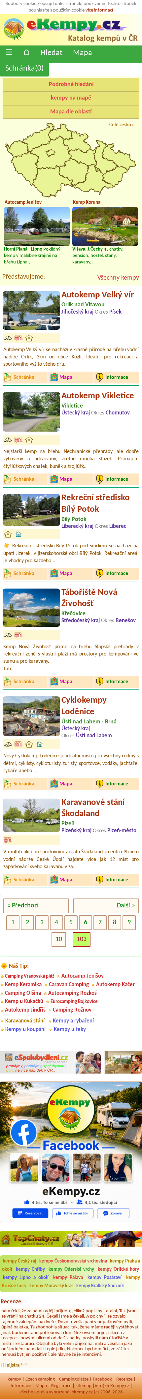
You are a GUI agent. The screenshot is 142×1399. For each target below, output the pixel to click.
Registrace (61, 1386)
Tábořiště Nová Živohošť (89, 598)
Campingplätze (74, 1379)
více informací (99, 10)
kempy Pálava (68, 1277)
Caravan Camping (69, 985)
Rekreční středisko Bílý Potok (95, 504)
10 (58, 939)
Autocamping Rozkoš (72, 993)
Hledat (51, 53)
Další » (126, 905)
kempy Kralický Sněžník (100, 1286)
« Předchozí (23, 905)
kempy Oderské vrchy (71, 1269)
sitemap (83, 1386)
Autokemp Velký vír (97, 295)
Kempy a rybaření (73, 1021)
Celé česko (120, 125)
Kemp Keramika (23, 985)
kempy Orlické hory (118, 1269)
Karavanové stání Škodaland (93, 808)
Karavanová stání (25, 1021)
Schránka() (24, 69)
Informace (21, 1386)
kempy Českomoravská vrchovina (73, 1261)
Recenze (124, 1379)
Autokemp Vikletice (97, 396)
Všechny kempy (118, 278)
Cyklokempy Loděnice (84, 706)
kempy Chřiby (30, 1269)
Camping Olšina (23, 993)
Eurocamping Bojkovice (74, 1001)
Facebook (102, 1379)
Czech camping (40, 1379)
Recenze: (12, 1302)
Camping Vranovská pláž (29, 976)
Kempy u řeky (70, 1029)
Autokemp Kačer (115, 985)
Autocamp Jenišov (82, 976)
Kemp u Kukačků (24, 1001)
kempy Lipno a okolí (26, 1277)
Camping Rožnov (72, 1010)
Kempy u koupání (25, 1029)
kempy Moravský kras (51, 1286)
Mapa (82, 53)
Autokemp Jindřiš (25, 1010)
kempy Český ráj (19, 1261)
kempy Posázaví (105, 1277)
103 (82, 939)
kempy (14, 1379)
